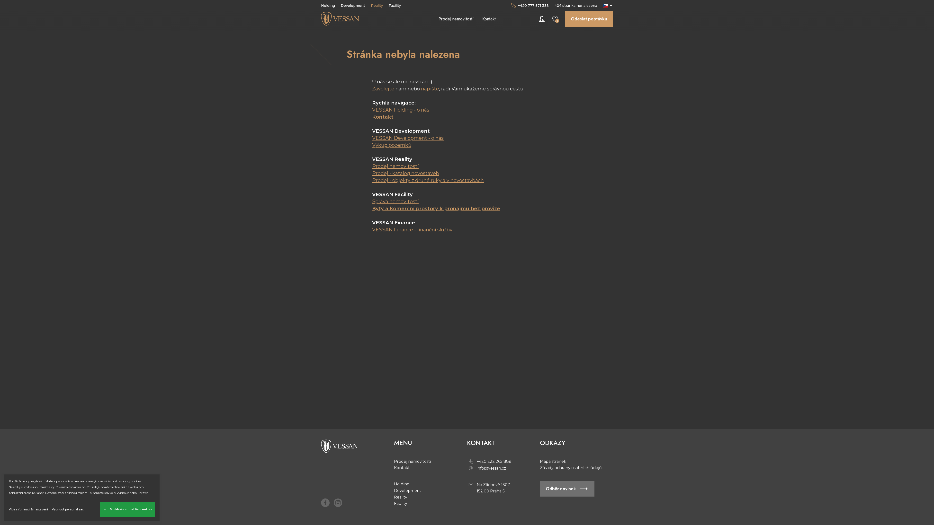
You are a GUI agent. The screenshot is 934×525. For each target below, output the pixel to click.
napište (430, 89)
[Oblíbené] (555, 19)
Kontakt (383, 117)
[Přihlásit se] (542, 19)
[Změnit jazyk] (608, 6)
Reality (400, 497)
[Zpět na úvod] (357, 19)
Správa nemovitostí (395, 201)
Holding (402, 484)
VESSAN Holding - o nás (400, 110)
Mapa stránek (553, 461)
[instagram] (338, 502)
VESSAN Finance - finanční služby (412, 230)
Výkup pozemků (391, 145)
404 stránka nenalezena (576, 5)
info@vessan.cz (491, 468)
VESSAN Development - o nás (408, 138)
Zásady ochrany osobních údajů (571, 467)
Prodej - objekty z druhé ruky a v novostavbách (428, 180)
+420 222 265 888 (494, 461)
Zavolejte (383, 89)
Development (407, 490)
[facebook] (325, 502)
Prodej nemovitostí (395, 166)
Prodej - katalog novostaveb (405, 173)
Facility (400, 503)
